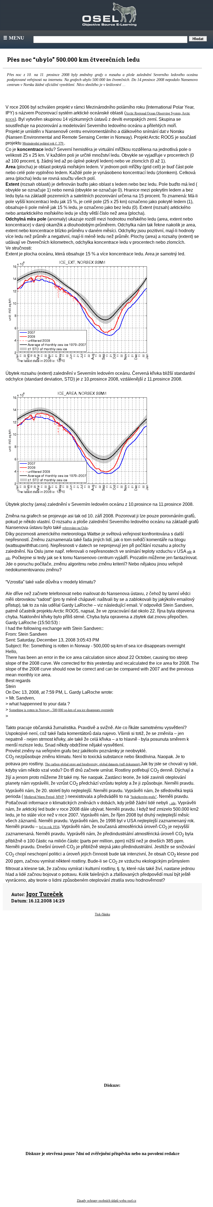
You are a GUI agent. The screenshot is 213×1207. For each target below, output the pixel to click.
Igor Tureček (44, 894)
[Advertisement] (102, 961)
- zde (172, 803)
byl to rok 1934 (49, 827)
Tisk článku (102, 914)
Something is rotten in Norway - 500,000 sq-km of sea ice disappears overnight (61, 710)
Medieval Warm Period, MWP (44, 797)
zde (189, 552)
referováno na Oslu (75, 528)
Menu (13, 38)
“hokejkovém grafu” (143, 797)
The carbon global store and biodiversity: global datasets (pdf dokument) (93, 764)
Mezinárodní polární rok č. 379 (43, 143)
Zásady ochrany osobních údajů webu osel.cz (106, 1201)
